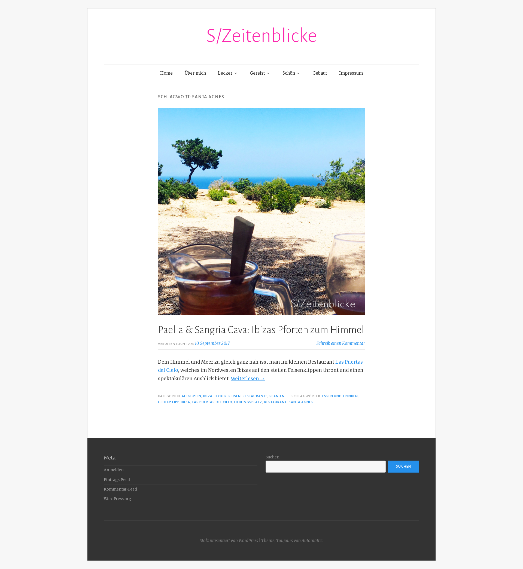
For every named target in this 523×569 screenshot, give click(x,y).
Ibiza (207, 396)
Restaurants (255, 396)
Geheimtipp (168, 402)
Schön (288, 73)
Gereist (257, 73)
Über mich (195, 73)
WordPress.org (117, 499)
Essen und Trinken (340, 396)
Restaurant (275, 402)
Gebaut (319, 73)
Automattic (312, 540)
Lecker (225, 73)
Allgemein (191, 396)
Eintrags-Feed (117, 479)
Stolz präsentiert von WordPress (229, 540)
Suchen (272, 457)
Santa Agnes (301, 402)
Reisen (235, 396)
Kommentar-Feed (120, 489)
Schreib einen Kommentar (341, 343)
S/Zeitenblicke (261, 36)
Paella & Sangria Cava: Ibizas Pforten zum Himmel (261, 329)
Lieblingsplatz (248, 402)
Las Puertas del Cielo (212, 402)
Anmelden (114, 470)
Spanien (277, 396)
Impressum (351, 73)
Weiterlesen (248, 379)
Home (166, 73)
